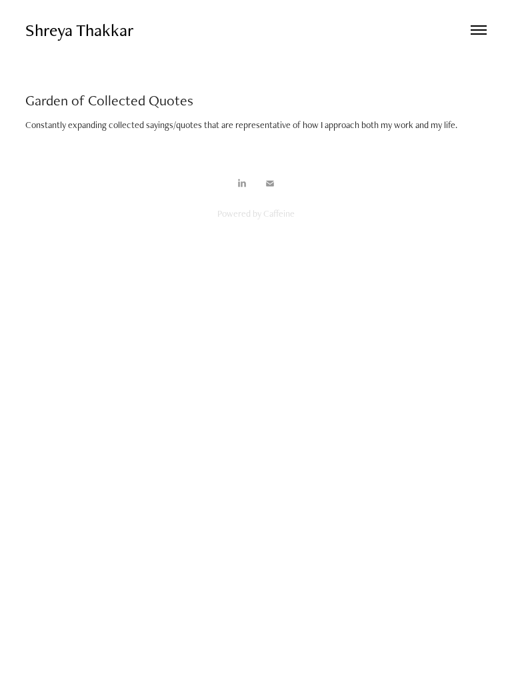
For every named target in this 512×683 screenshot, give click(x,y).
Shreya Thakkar (79, 30)
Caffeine (279, 213)
